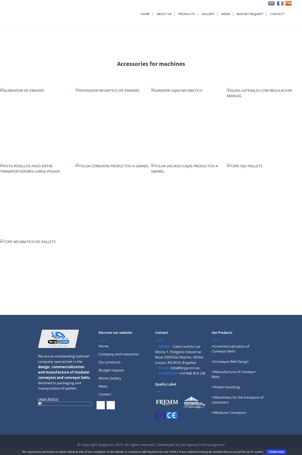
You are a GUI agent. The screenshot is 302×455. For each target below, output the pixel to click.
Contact (105, 394)
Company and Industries (119, 354)
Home (103, 346)
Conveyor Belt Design (231, 361)
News (103, 386)
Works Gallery (110, 378)
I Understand (276, 451)
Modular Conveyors (230, 412)
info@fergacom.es (185, 367)
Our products (110, 362)
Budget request (111, 370)
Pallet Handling (227, 387)
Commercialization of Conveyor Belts (230, 349)
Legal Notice (48, 399)
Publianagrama (212, 444)
